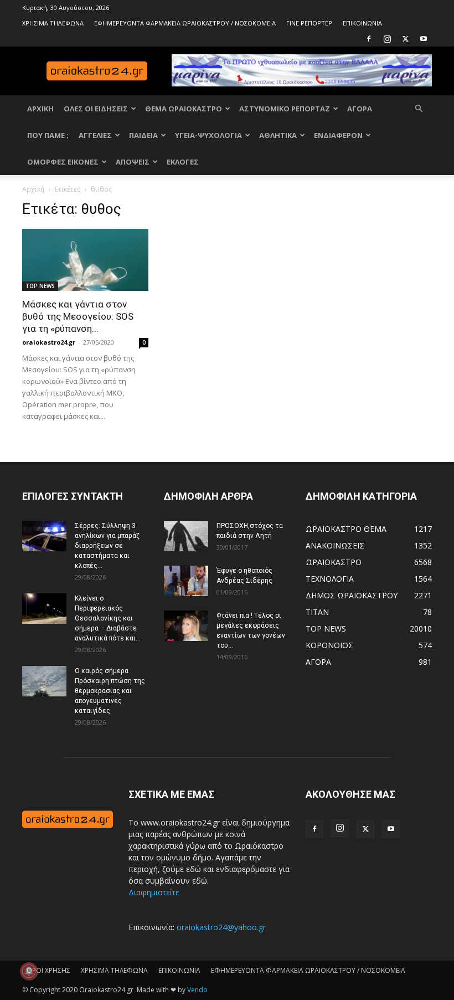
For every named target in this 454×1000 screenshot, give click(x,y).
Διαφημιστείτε (153, 892)
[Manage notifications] (29, 971)
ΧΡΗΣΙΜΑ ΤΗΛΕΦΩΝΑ (53, 23)
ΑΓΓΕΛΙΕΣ (95, 135)
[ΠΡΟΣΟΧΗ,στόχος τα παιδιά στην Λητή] (186, 536)
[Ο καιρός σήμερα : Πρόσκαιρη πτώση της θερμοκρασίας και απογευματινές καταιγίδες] (44, 681)
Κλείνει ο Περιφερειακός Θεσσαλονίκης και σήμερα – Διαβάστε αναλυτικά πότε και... (108, 618)
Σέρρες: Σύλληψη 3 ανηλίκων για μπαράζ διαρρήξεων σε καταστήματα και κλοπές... (107, 546)
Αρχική (33, 189)
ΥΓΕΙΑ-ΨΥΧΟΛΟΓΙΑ (208, 135)
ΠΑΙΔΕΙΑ (143, 135)
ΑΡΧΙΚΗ (40, 109)
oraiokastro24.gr (48, 342)
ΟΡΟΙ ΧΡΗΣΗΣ (48, 970)
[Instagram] (387, 39)
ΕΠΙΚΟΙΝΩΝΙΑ (362, 23)
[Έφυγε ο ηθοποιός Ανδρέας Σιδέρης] (186, 581)
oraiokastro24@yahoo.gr (221, 927)
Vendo (197, 989)
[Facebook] (368, 39)
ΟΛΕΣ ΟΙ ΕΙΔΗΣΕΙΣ (96, 109)
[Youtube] (423, 39)
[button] (418, 109)
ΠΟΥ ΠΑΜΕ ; (48, 135)
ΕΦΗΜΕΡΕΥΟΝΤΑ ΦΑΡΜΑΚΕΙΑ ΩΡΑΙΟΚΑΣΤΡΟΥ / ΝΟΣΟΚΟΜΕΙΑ (185, 23)
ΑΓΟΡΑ (359, 109)
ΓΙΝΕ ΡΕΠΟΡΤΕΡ (309, 23)
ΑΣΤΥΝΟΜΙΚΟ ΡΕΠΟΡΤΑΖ (284, 109)
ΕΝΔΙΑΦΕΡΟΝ (338, 135)
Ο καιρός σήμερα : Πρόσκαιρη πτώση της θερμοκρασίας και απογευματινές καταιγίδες (110, 691)
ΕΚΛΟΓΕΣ (183, 162)
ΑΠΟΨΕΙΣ (132, 162)
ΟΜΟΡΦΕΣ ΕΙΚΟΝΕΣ (63, 162)
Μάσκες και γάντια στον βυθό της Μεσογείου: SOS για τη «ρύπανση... (77, 316)
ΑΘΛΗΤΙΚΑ (278, 135)
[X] (405, 39)
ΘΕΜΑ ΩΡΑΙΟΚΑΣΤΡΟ (183, 109)
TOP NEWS (40, 286)
